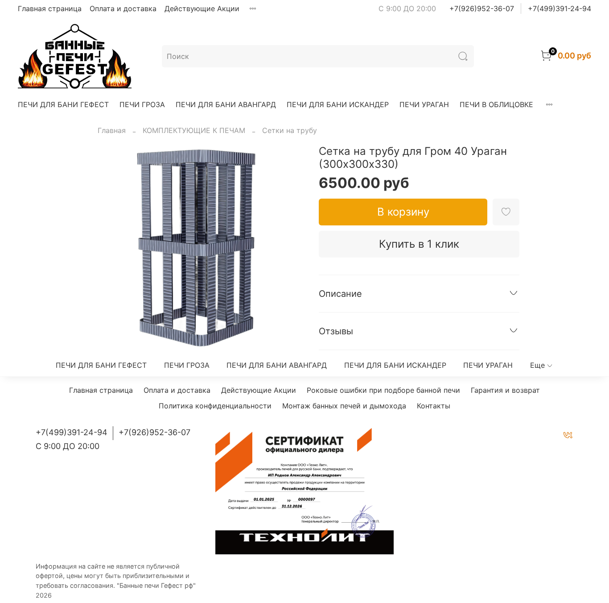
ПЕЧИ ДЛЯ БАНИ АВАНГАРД (226, 104)
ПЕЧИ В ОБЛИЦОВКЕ (496, 104)
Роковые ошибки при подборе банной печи (383, 390)
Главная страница (50, 8)
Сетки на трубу (289, 130)
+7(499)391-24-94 (559, 8)
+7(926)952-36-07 (481, 8)
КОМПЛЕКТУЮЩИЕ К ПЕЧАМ (194, 130)
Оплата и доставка (123, 8)
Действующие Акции (202, 8)
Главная (112, 130)
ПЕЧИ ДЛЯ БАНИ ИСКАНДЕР (338, 104)
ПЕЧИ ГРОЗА (142, 104)
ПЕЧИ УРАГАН (424, 104)
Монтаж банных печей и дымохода (344, 405)
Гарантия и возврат (505, 390)
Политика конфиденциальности (215, 405)
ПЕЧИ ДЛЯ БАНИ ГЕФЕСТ (63, 104)
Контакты (433, 405)
